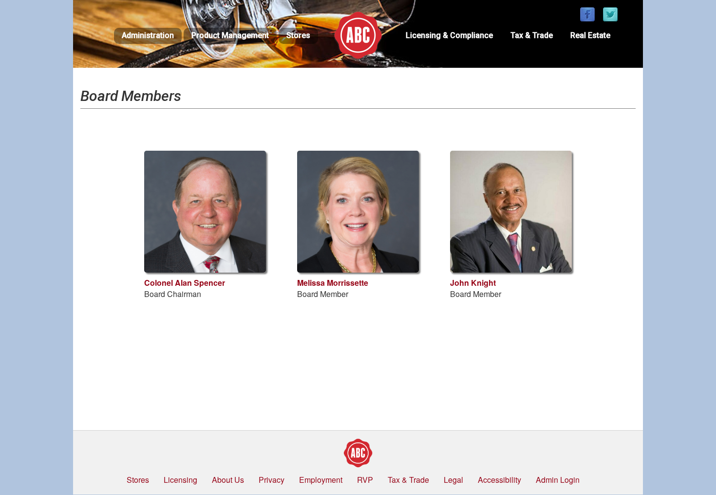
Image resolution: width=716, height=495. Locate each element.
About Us (228, 479)
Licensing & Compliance (449, 35)
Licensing (180, 479)
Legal (453, 479)
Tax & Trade (531, 35)
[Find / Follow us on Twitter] (610, 15)
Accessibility (499, 479)
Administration (148, 35)
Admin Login (558, 479)
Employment (320, 479)
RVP (365, 479)
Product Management (230, 35)
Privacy (271, 479)
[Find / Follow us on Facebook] (587, 15)
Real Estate (590, 35)
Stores (298, 35)
